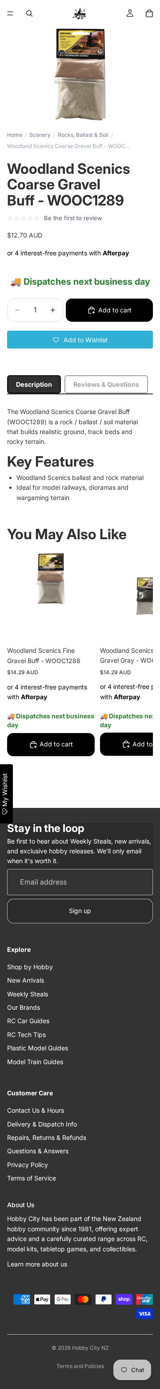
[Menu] (10, 13)
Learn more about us (37, 1264)
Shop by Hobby (30, 967)
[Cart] (149, 13)
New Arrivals (25, 980)
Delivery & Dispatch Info (42, 1124)
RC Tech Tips (26, 1034)
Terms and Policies (80, 1366)
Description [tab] (34, 384)
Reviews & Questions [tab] (106, 384)
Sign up (80, 910)
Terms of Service (31, 1178)
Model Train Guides (35, 1061)
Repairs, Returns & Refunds (46, 1137)
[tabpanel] (80, 455)
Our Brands (23, 1007)
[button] (80, 339)
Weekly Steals (27, 994)
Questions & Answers (37, 1151)
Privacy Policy (27, 1164)
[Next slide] (136, 674)
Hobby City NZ (90, 1347)
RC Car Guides (28, 1020)
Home (14, 134)
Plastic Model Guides (37, 1048)
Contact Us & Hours (35, 1110)
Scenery (40, 134)
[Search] (29, 13)
